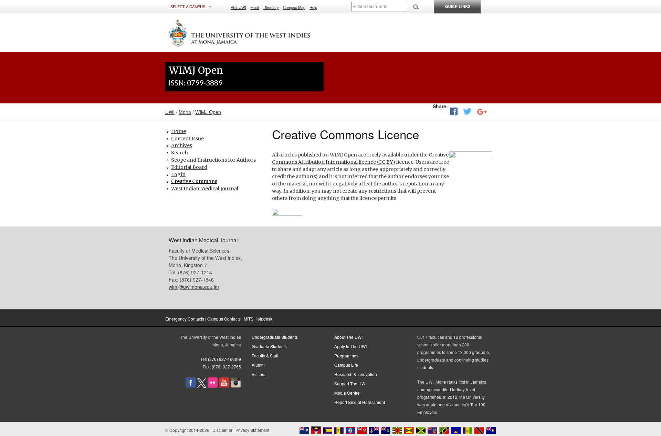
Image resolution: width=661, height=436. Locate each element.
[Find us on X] (201, 386)
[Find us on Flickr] (213, 386)
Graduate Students (269, 346)
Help (313, 7)
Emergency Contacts (184, 319)
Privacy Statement (252, 430)
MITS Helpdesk (258, 319)
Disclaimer (222, 430)
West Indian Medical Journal (204, 188)
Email (254, 7)
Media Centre (347, 393)
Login (178, 174)
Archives (181, 145)
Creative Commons (194, 181)
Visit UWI (238, 7)
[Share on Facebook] (454, 112)
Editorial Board (189, 167)
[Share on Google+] (482, 112)
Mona (185, 112)
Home (178, 131)
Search (179, 153)
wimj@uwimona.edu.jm (194, 286)
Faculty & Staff (265, 355)
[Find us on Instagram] (236, 386)
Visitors (258, 374)
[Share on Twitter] (467, 112)
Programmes (346, 355)
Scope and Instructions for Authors (213, 160)
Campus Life (346, 365)
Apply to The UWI (350, 346)
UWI (170, 112)
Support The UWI (350, 383)
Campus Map (294, 7)
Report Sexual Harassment (359, 402)
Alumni (258, 365)
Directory (271, 7)
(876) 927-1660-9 (224, 359)
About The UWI (348, 337)
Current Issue (187, 138)
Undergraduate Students (275, 337)
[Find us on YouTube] (224, 386)
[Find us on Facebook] (191, 386)
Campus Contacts (224, 319)
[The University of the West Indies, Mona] (258, 32)
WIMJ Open (208, 112)
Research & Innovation (355, 374)
